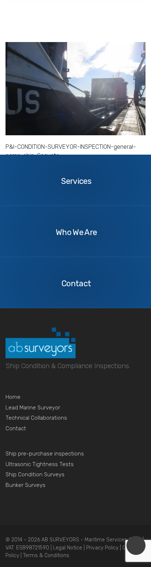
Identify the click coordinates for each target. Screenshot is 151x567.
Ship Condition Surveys (35, 474)
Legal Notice (68, 548)
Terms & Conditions (46, 555)
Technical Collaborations (36, 418)
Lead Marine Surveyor (32, 407)
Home (13, 397)
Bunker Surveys (25, 485)
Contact (15, 428)
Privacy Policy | (104, 548)
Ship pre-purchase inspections (44, 453)
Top (136, 545)
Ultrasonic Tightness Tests (39, 464)
